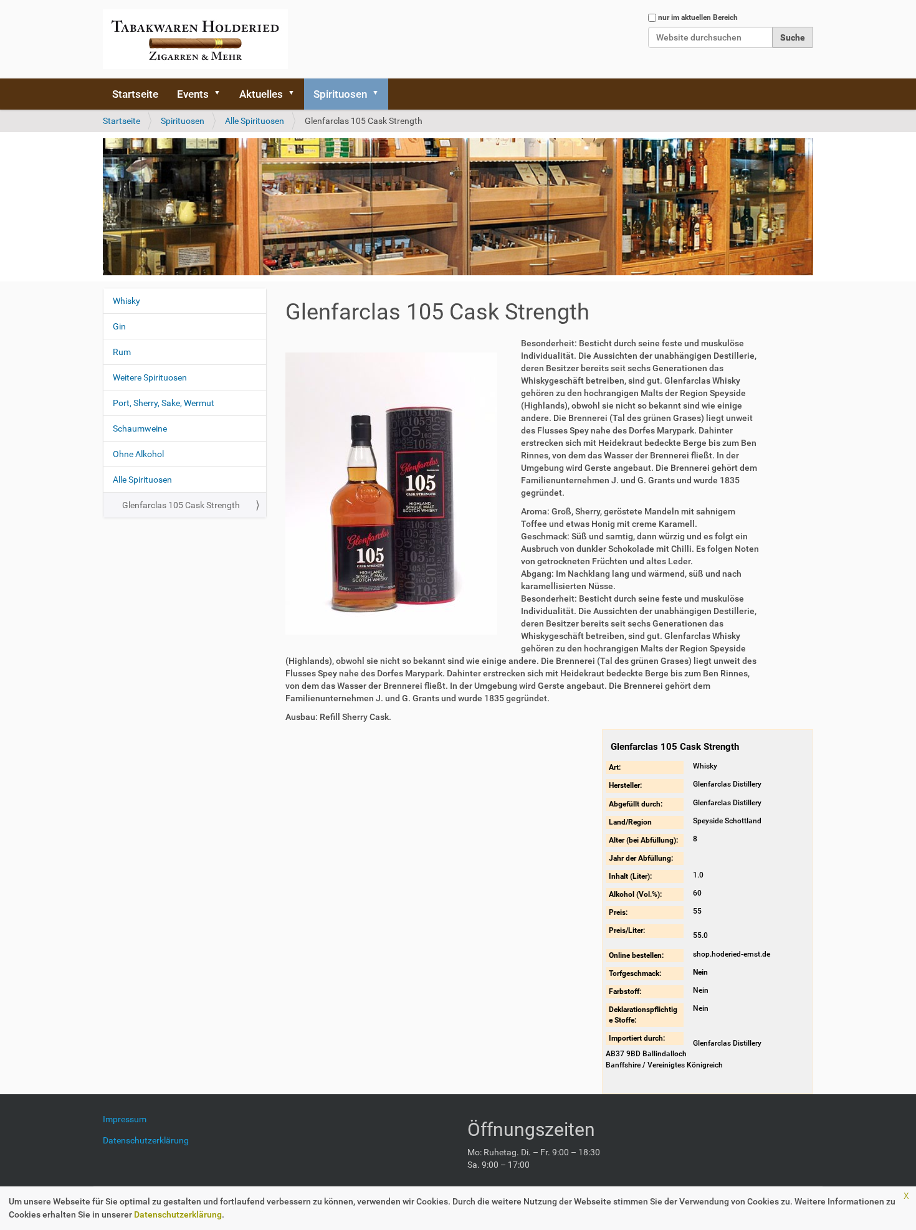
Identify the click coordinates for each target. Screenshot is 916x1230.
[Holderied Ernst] (195, 39)
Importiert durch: (637, 1038)
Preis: (618, 912)
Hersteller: (625, 785)
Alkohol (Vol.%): (635, 894)
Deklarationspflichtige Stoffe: (643, 1014)
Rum (122, 352)
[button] (221, 94)
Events (193, 94)
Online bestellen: (636, 955)
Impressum (129, 1119)
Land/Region (630, 822)
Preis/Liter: (627, 930)
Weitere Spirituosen (150, 377)
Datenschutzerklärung (178, 1214)
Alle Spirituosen (254, 121)
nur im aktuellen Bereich (698, 17)
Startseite (135, 94)
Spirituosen (340, 94)
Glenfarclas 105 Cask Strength (181, 505)
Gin (119, 326)
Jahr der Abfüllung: (641, 858)
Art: (615, 767)
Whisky (126, 301)
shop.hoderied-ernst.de (731, 954)
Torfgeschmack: (635, 973)
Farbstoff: (625, 991)
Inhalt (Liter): (630, 876)
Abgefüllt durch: (635, 804)
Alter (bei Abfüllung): (643, 840)
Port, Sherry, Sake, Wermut (163, 403)
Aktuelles (261, 94)
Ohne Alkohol (138, 454)
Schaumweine (140, 428)
